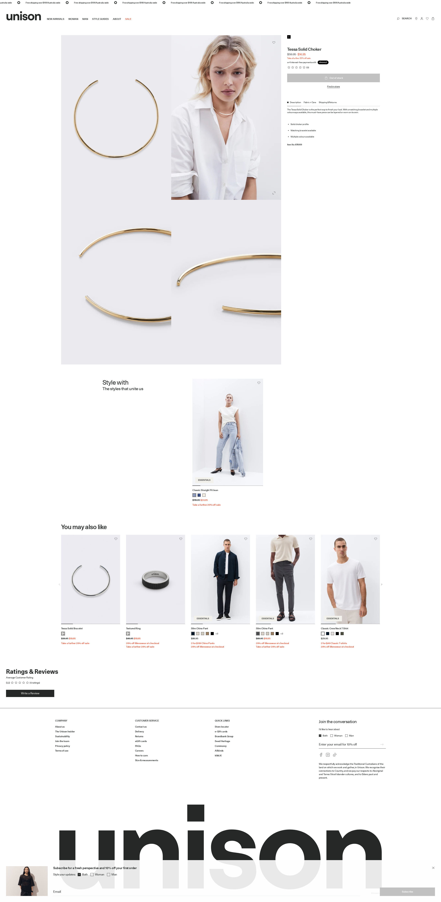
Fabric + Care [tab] (310, 102)
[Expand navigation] (133, 22)
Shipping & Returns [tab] (328, 102)
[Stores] (416, 19)
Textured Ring (133, 628)
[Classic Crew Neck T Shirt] (350, 579)
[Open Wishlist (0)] (427, 19)
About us (60, 726)
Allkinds (219, 750)
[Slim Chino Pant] (220, 579)
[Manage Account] (422, 19)
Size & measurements (146, 760)
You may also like (84, 527)
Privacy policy (62, 746)
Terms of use (61, 750)
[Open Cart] (433, 19)
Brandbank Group (224, 736)
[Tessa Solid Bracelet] (90, 579)
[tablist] (333, 103)
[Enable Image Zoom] (274, 193)
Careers (139, 750)
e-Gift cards (221, 731)
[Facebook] (321, 755)
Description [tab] (295, 102)
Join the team (62, 741)
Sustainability (62, 736)
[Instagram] (328, 755)
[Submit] (382, 744)
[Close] (433, 868)
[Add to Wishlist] (274, 42)
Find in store (333, 86)
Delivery (139, 731)
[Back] (289, 37)
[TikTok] (335, 755)
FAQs (138, 746)
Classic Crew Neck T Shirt (334, 628)
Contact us (141, 726)
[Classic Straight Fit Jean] (227, 432)
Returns (139, 736)
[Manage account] (422, 19)
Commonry (221, 746)
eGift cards (141, 741)
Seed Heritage (222, 741)
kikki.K (218, 755)
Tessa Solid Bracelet (72, 628)
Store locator (222, 726)
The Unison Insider (65, 731)
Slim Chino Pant (199, 628)
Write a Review (30, 693)
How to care (141, 755)
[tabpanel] (333, 126)
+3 (217, 633)
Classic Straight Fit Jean (205, 490)
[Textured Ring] (155, 579)
